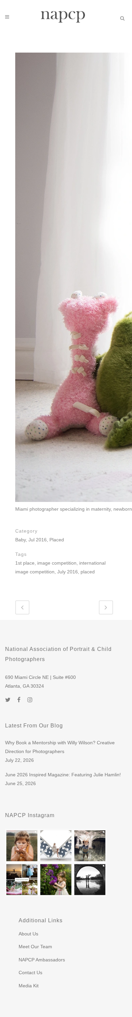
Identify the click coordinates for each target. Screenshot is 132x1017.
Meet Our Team (35, 946)
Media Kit (29, 985)
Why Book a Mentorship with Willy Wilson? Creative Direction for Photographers (60, 747)
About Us (28, 933)
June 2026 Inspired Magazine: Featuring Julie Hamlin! (63, 774)
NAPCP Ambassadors (42, 959)
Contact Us (30, 972)
